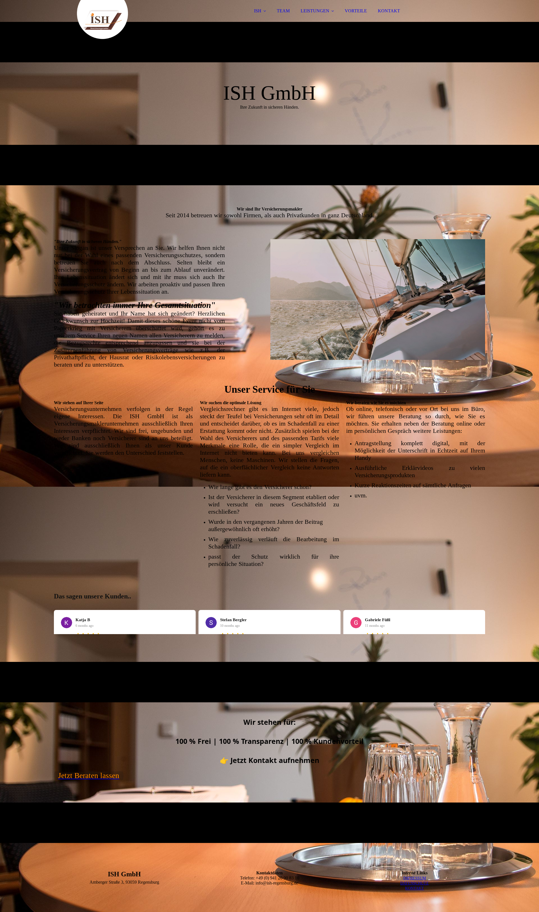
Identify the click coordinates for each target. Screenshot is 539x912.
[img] (103, 19)
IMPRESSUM (414, 878)
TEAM (283, 10)
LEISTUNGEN (315, 10)
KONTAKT (389, 10)
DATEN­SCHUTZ (414, 883)
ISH (257, 10)
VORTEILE (356, 10)
